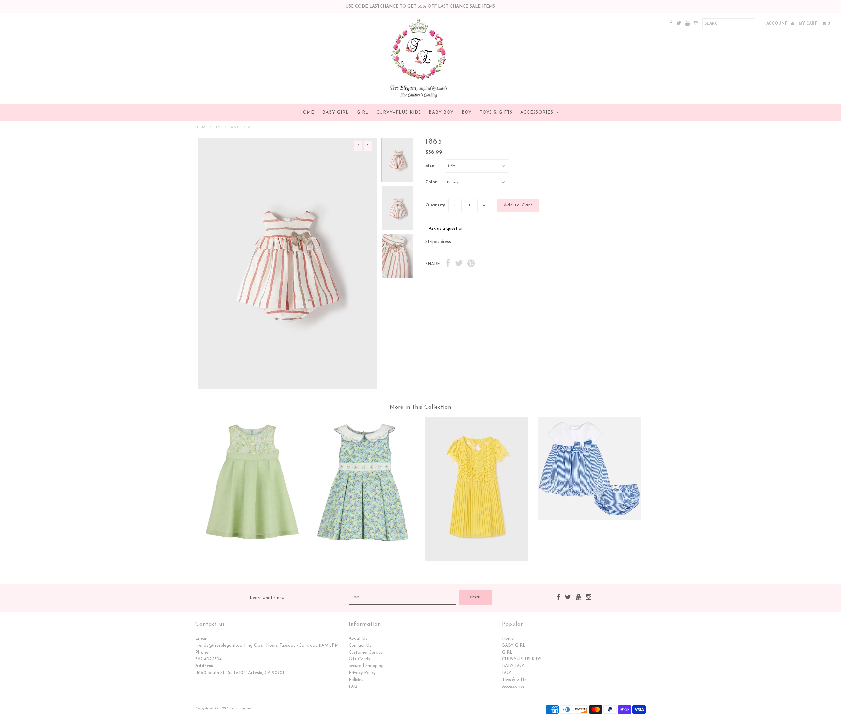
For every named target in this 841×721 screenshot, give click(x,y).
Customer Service (366, 652)
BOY (467, 112)
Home (306, 112)
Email (201, 639)
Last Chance (227, 127)
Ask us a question (446, 229)
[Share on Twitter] (459, 264)
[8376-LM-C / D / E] (251, 544)
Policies (356, 680)
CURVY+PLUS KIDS (398, 112)
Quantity (435, 205)
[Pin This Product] (471, 264)
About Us (358, 639)
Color (431, 182)
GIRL (363, 112)
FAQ (353, 687)
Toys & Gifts (496, 112)
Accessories (536, 112)
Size (429, 166)
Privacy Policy (362, 673)
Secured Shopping (366, 666)
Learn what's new (267, 598)
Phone (202, 652)
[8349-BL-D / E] (364, 549)
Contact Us (360, 645)
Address (204, 666)
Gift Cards (359, 659)
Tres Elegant (241, 708)
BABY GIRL (335, 112)
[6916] (476, 560)
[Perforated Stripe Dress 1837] (589, 519)
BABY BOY (441, 112)
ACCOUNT (777, 24)
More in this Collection (420, 407)
